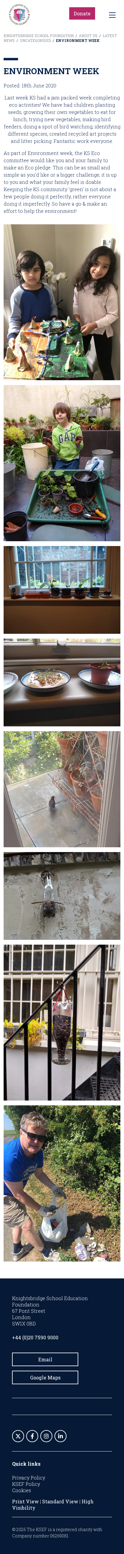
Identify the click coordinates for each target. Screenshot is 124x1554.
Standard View (60, 1501)
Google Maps (45, 1377)
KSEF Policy (26, 1484)
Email (45, 1359)
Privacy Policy (28, 1477)
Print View (25, 1501)
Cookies (21, 1490)
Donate (82, 13)
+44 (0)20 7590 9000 (35, 1337)
